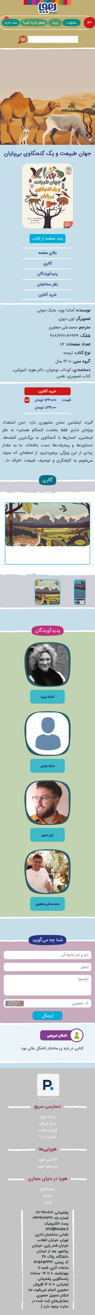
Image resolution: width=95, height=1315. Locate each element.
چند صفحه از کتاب (47, 238)
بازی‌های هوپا (47, 1166)
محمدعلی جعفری (63, 327)
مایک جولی (46, 310)
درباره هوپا (48, 1117)
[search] (22, 39)
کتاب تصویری (79, 376)
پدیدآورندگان (47, 274)
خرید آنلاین (48, 295)
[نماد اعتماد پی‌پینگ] (48, 1087)
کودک (66, 370)
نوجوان (53, 370)
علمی (61, 376)
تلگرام (47, 1196)
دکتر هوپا (36, 370)
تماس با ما (47, 1137)
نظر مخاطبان (47, 284)
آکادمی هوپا (47, 1159)
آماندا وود (66, 310)
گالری (47, 263)
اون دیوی (66, 319)
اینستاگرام (47, 1189)
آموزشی (20, 370)
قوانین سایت (47, 1130)
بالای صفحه (47, 253)
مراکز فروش (47, 1123)
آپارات (47, 1202)
